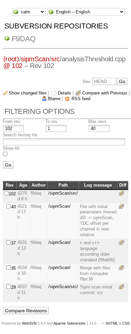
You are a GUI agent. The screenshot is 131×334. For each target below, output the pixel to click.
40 (13, 206)
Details (64, 92)
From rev (11, 121)
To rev (51, 121)
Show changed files (28, 92)
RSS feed (81, 98)
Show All (11, 148)
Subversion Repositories (56, 26)
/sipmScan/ (59, 206)
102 (12, 193)
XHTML (111, 323)
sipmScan (35, 59)
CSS (126, 323)
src (55, 59)
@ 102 (13, 65)
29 (13, 287)
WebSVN (29, 323)
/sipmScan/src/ (63, 193)
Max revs (97, 121)
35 (13, 268)
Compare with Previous (104, 92)
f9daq (24, 39)
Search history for (20, 134)
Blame (54, 98)
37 (13, 243)
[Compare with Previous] (122, 193)
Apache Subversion (69, 323)
